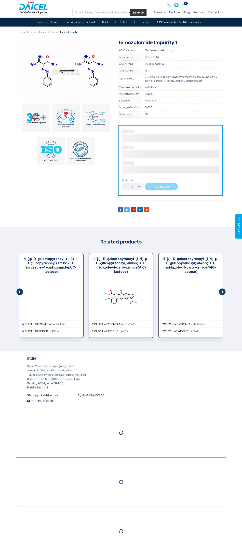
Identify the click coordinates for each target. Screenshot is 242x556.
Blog (187, 12)
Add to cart (161, 186)
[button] (222, 291)
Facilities (175, 12)
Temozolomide (38, 31)
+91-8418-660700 (92, 395)
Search (138, 12)
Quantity (127, 180)
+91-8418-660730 (41, 401)
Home (22, 31)
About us (159, 12)
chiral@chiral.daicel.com (44, 395)
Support (199, 12)
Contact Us (215, 12)
